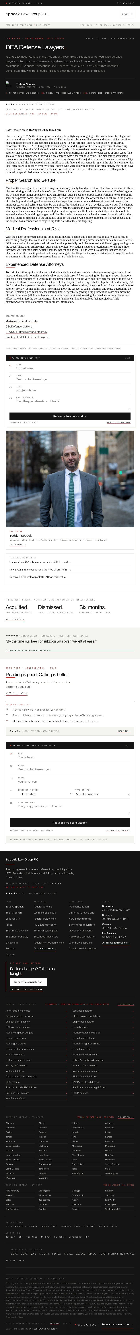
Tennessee (44, 1169)
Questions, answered (81, 930)
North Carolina (13, 1159)
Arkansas (109, 1123)
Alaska (42, 1123)
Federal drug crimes (45, 918)
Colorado (43, 1127)
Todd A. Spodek (15, 906)
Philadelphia (45, 1195)
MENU (124, 14)
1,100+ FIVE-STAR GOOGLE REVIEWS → (28, 650)
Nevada (108, 1150)
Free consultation (79, 906)
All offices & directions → (116, 942)
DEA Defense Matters (19, 326)
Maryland (109, 1141)
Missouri (9, 1150)
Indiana (42, 1137)
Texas (74, 1169)
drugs (116, 243)
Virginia (42, 1173)
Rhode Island (78, 1164)
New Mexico (78, 1155)
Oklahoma (110, 1159)
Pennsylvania (45, 1164)
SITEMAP (55, 1323)
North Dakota (45, 1159)
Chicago (76, 1190)
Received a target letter (82, 936)
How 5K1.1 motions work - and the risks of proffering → (40, 569)
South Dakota (12, 1169)
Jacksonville (44, 1200)
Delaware (109, 1127)
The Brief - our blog (17, 936)
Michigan (43, 1146)
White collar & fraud (45, 912)
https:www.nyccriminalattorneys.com (27, 301)
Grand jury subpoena (81, 942)
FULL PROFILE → (17, 545)
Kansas (108, 1137)
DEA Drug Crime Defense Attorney (26, 331)
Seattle (42, 1209)
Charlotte (76, 1204)
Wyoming (43, 1178)
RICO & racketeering (45, 924)
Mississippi (110, 1146)
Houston (109, 1190)
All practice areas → (45, 948)
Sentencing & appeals (46, 930)
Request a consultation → (117, 1324)
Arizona (75, 1123)
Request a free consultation (70, 416)
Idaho (107, 1132)
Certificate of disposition (83, 948)
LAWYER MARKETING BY (32, 1329)
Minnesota (77, 1146)
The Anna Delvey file (17, 930)
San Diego (110, 1195)
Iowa (74, 1137)
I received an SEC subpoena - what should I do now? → (40, 562)
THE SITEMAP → (126, 1004)
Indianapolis (111, 1204)
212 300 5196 (125, 3)
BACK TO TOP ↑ (15, 1260)
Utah (107, 1169)
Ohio (74, 1159)
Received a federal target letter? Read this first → (37, 576)
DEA (30, 146)
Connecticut (78, 1127)
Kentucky (10, 1141)
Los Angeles (44, 1190)
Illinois (9, 1137)
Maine (75, 1141)
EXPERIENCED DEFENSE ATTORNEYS (103, 93)
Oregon (9, 1164)
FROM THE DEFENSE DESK (19, 25)
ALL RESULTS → (15, 619)
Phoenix (9, 1195)
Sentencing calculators (82, 924)
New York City (12, 1190)
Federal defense (43, 906)
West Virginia (111, 1173)
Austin (75, 1200)
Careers (10, 954)
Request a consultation (28, 981)
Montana (43, 1150)
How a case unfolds (80, 918)
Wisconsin (10, 1178)
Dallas (8, 1200)
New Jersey (44, 1155)
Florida (9, 1132)
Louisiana (43, 1141)
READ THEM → (124, 731)
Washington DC (112, 1209)
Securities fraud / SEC (46, 936)
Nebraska (76, 1150)
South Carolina (112, 1164)
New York (109, 1155)
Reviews (10, 948)
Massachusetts (13, 1146)
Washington (77, 1173)
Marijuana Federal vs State (22, 321)
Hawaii (75, 1132)
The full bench (14, 912)
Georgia (42, 1132)
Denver (75, 1209)
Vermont (10, 1173)
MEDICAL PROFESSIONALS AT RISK (61, 93)
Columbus (44, 1204)
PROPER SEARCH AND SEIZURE (22, 93)
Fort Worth (110, 1200)
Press (9, 924)
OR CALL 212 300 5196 (119, 422)
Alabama (10, 1123)
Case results (13, 918)
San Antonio (78, 1195)
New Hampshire (13, 1155)
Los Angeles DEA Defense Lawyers (27, 337)
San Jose (10, 1204)
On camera (12, 942)
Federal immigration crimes (49, 942)
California (10, 1127)
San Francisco (12, 1209)
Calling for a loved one (81, 912)
